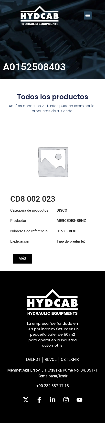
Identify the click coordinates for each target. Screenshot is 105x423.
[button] (88, 15)
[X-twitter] (26, 400)
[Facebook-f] (39, 400)
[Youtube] (79, 400)
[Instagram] (66, 400)
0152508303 (68, 231)
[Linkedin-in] (52, 400)
